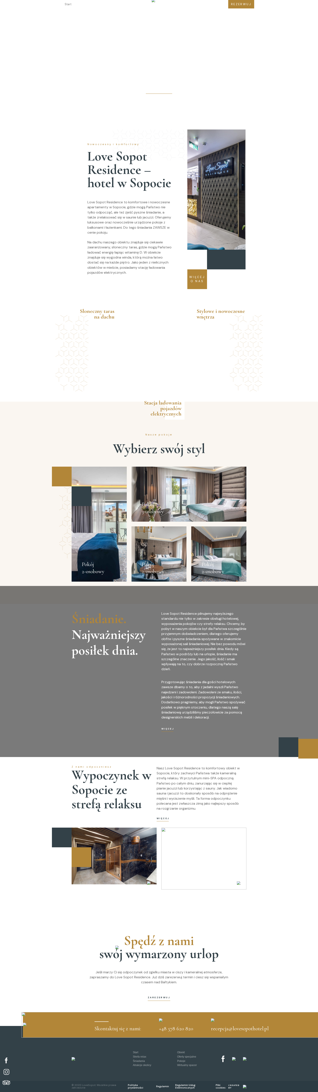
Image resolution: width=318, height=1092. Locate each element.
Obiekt (85, 4)
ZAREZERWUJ (159, 997)
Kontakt (189, 4)
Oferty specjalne (112, 4)
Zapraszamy (159, 91)
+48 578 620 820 (176, 1028)
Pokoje (181, 1061)
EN (218, 4)
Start (68, 4)
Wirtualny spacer (187, 1065)
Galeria (138, 4)
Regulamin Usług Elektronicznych (185, 1086)
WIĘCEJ (167, 729)
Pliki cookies (220, 1086)
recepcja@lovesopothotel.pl (240, 1028)
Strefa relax (139, 1056)
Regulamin (162, 1086)
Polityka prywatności (135, 1086)
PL (205, 4)
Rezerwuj (241, 4)
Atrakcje (169, 4)
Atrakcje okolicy (142, 1065)
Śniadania (139, 1061)
